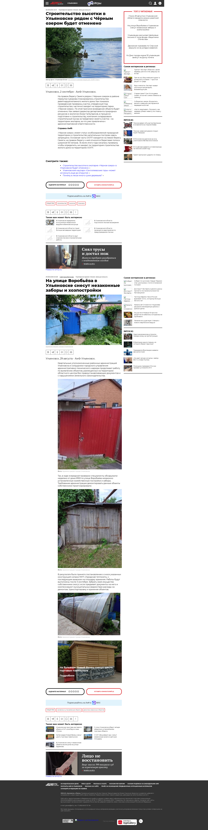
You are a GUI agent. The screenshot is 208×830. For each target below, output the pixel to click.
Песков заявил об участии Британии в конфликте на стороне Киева (147, 124)
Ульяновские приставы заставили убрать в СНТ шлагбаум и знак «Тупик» (69, 729)
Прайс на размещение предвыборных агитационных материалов (126, 786)
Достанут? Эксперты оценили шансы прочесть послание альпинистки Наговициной (148, 291)
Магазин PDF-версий (117, 784)
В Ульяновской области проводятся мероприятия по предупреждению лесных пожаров (100, 231)
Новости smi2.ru (54, 269)
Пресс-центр (86, 784)
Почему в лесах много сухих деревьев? (82, 175)
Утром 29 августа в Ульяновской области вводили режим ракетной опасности (143, 18)
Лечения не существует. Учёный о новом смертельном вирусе (146, 321)
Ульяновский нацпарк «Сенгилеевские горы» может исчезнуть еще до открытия (88, 171)
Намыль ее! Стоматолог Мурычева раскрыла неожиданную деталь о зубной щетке (147, 306)
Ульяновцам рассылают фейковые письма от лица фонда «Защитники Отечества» (143, 37)
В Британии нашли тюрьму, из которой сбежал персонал (144, 343)
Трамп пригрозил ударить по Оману (147, 155)
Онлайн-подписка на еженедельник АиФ (143, 784)
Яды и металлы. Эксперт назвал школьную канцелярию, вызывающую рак (146, 87)
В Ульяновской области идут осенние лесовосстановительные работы (68, 238)
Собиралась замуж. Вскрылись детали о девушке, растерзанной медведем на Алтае (146, 103)
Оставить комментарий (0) (104, 185)
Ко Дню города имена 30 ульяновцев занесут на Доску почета (143, 56)
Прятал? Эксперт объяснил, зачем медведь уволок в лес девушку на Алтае (147, 71)
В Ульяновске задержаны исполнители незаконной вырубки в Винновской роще (67, 222)
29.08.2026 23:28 (52, 277)
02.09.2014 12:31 (51, 10)
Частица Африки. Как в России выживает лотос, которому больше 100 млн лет (147, 299)
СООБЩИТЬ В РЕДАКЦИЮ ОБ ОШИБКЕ (74, 788)
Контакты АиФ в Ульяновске (71, 786)
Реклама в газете (100, 784)
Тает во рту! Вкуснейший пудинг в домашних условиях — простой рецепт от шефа (147, 79)
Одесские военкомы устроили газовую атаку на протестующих (145, 335)
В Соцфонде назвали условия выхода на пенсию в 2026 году (147, 147)
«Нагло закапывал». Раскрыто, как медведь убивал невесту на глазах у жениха (147, 111)
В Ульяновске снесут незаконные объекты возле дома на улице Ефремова (68, 744)
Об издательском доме (70, 784)
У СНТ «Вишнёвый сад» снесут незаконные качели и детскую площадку (105, 737)
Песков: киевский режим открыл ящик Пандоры (145, 132)
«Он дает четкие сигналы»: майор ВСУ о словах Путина (145, 359)
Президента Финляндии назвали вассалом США (145, 351)
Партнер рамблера (108, 821)
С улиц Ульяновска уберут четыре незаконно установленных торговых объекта (107, 729)
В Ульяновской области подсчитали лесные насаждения (106, 221)
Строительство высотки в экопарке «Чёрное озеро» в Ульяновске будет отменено (88, 166)
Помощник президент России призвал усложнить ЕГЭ (144, 367)
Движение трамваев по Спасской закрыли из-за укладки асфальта (143, 47)
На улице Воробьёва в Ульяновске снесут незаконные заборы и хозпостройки (143, 28)
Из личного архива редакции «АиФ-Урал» (84, 80)
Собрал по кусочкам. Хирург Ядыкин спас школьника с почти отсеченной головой (148, 283)
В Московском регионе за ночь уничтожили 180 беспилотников (145, 140)
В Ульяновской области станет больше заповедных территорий (68, 229)
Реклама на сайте (92, 786)
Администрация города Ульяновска (59, 346)
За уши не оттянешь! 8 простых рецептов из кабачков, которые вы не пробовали (148, 314)
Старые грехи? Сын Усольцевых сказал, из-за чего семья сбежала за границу (147, 95)
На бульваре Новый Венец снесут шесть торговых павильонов (86, 669)
